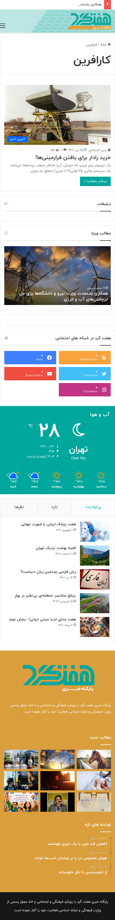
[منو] (2, 26)
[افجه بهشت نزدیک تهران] (94, 556)
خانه (104, 44)
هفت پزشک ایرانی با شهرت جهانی (48, 524)
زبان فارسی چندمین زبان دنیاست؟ (48, 571)
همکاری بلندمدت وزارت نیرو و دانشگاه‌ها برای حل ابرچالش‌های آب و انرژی (63, 296)
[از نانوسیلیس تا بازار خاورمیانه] (21, 759)
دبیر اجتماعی (98, 150)
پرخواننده (93, 507)
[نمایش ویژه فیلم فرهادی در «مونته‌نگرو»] (21, 780)
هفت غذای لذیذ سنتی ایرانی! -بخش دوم (42, 619)
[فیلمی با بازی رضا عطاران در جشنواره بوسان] (57, 780)
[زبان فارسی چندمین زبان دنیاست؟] (94, 579)
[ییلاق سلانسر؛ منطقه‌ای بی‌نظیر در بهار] (94, 603)
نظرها (19, 507)
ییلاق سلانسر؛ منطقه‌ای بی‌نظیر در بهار (45, 595)
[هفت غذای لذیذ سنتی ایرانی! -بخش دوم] (94, 627)
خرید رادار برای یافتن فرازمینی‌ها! (73, 157)
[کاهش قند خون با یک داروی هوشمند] (94, 780)
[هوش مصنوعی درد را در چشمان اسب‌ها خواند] (94, 759)
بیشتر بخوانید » (95, 181)
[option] (57, 275)
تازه (55, 507)
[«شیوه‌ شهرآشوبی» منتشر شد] (94, 802)
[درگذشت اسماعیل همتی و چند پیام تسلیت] (57, 802)
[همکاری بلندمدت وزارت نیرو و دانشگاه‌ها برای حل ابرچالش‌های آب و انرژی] (57, 759)
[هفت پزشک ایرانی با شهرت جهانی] (94, 532)
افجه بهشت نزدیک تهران (56, 548)
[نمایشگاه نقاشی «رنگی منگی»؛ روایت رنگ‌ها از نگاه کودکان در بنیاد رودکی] (21, 802)
